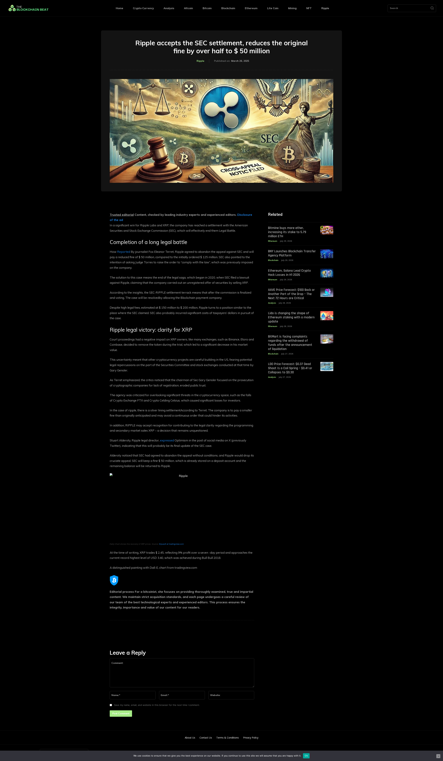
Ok (306, 755)
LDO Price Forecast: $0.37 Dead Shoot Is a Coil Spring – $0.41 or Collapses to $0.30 (290, 368)
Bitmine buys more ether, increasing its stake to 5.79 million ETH (287, 232)
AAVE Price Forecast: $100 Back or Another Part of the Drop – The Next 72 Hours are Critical (291, 294)
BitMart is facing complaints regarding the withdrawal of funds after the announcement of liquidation (290, 342)
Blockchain (273, 260)
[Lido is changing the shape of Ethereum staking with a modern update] (326, 315)
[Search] (432, 8)
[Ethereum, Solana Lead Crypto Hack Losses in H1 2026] (326, 273)
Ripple (200, 60)
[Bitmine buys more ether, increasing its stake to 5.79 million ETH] (326, 230)
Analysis (272, 303)
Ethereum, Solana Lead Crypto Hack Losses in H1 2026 (289, 272)
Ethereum (272, 241)
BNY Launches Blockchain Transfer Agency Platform (292, 253)
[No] (438, 756)
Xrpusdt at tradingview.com (171, 544)
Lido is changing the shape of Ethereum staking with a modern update (291, 317)
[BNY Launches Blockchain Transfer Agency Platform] (326, 253)
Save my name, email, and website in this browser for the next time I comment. (157, 705)
